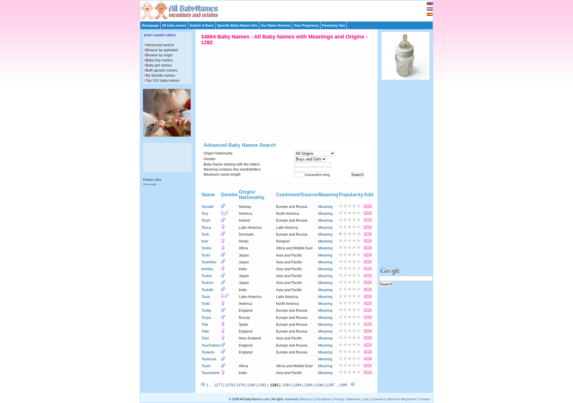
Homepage (150, 25)
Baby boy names (159, 60)
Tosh (205, 234)
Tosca (206, 228)
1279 (240, 385)
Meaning (325, 207)
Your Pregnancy (306, 25)
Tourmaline (210, 373)
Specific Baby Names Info (237, 25)
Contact (424, 399)
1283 (286, 385)
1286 (319, 385)
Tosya (206, 318)
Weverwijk (149, 184)
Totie (205, 331)
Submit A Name (202, 25)
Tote (204, 324)
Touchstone (210, 345)
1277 (218, 385)
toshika (207, 269)
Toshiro (207, 283)
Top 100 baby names (163, 80)
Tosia (205, 297)
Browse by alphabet (162, 50)
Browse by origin (159, 55)
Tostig (206, 310)
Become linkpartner (402, 399)
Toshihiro (208, 262)
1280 (251, 385)
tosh (204, 241)
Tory (204, 213)
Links (366, 399)
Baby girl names (159, 65)
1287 (330, 385)
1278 (229, 385)
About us (306, 399)
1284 (297, 385)
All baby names (174, 25)
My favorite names (160, 75)
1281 (262, 385)
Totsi (205, 338)
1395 (343, 385)
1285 (308, 385)
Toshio (206, 276)
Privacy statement (347, 399)
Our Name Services (276, 25)
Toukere (208, 352)
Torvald (207, 207)
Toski (205, 304)
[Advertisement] (289, 9)
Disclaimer (323, 399)
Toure (206, 366)
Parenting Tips (333, 25)
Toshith (207, 290)
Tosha (206, 248)
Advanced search (160, 45)
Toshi (205, 255)
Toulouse (208, 359)
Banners (379, 399)
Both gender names (162, 70)
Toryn (205, 220)
